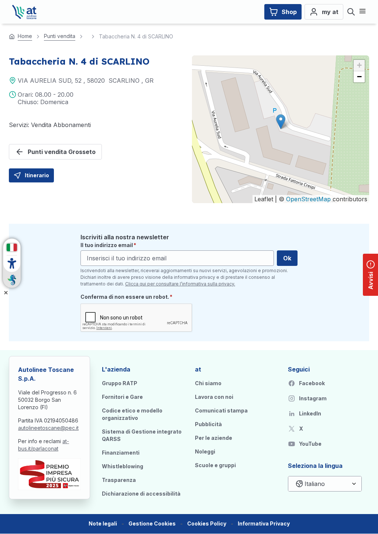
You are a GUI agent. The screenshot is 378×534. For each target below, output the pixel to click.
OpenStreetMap (308, 199)
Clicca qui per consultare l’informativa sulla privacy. (180, 284)
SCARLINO (124, 80)
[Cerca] (351, 12)
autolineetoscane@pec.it (48, 428)
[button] (280, 121)
